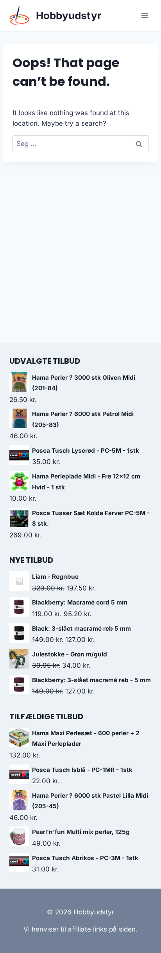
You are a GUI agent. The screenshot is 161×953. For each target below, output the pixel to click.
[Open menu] (144, 15)
